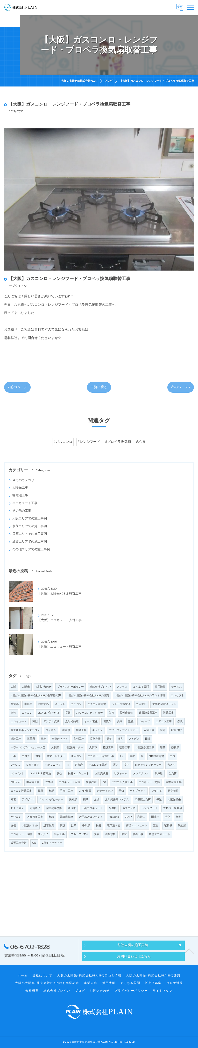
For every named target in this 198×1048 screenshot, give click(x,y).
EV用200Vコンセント (91, 817)
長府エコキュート (78, 773)
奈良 (180, 721)
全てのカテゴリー (24, 480)
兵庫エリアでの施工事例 (29, 534)
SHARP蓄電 (85, 791)
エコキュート (19, 721)
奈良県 (175, 747)
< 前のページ (17, 387)
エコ (172, 756)
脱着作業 (48, 825)
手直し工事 (66, 791)
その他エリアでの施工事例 (31, 549)
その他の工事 (21, 510)
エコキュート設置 (69, 782)
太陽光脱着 (101, 773)
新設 (62, 825)
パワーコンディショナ (89, 713)
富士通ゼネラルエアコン (25, 730)
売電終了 (35, 808)
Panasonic (114, 817)
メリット (60, 704)
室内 (126, 765)
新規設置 (91, 782)
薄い (115, 765)
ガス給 (49, 782)
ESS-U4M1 (16, 782)
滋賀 (109, 739)
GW (34, 843)
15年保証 (141, 704)
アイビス (134, 739)
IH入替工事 (32, 782)
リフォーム (120, 773)
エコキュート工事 (24, 503)
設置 (131, 721)
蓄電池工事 (20, 495)
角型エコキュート (159, 834)
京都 (132, 756)
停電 (13, 799)
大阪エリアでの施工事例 (29, 518)
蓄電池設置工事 (148, 713)
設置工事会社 (19, 843)
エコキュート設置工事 (100, 756)
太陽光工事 (20, 487)
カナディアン (105, 791)
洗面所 (182, 825)
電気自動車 (66, 817)
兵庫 (119, 721)
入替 (111, 713)
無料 (178, 817)
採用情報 (160, 687)
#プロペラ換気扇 (118, 441)
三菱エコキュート (92, 808)
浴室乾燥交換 (54, 808)
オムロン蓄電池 (98, 765)
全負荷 (173, 773)
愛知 (121, 791)
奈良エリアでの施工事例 (29, 526)
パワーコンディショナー (123, 730)
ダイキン (51, 730)
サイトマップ (163, 990)
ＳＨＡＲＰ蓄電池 (40, 773)
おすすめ (43, 704)
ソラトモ (156, 791)
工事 (13, 756)
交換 (96, 799)
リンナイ (43, 834)
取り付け (176, 730)
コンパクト (17, 773)
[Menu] (190, 7)
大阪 (13, 687)
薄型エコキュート (136, 825)
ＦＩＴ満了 (17, 808)
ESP (104, 782)
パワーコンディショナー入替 (28, 747)
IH (68, 765)
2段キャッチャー (52, 843)
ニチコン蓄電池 (96, 704)
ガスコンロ (129, 808)
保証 (159, 799)
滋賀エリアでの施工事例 (29, 541)
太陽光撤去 (174, 799)
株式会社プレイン (100, 687)
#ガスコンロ (62, 441)
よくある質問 (141, 687)
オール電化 (91, 721)
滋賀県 (66, 730)
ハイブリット (138, 791)
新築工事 (81, 730)
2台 (122, 756)
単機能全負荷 (143, 799)
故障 (85, 799)
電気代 (107, 721)
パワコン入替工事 (122, 782)
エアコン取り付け (48, 713)
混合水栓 (110, 834)
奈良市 (72, 808)
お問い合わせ (43, 687)
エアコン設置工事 (21, 791)
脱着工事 (138, 834)
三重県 (31, 739)
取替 (124, 834)
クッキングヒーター (51, 799)
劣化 (167, 817)
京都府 (79, 765)
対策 (38, 756)
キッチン (97, 730)
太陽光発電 (71, 721)
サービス (176, 687)
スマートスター (56, 756)
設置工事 (168, 713)
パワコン (16, 817)
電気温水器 (113, 825)
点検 (13, 713)
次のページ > (180, 387)
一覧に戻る (99, 387)
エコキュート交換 (149, 782)
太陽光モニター (74, 747)
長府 (98, 825)
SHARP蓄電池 (156, 756)
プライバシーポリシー (70, 687)
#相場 (140, 441)
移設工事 (108, 747)
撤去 (120, 739)
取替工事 (124, 747)
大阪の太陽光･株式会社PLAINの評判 (88, 695)
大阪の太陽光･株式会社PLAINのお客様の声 (36, 695)
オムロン (76, 756)
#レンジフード (89, 441)
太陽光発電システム (117, 799)
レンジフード (149, 808)
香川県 (86, 825)
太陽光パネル (30, 825)
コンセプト (177, 695)
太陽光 (26, 687)
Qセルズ (15, 765)
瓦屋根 (113, 808)
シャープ (144, 721)
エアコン (27, 713)
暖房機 (168, 825)
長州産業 (95, 739)
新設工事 (59, 834)
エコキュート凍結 (21, 834)
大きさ (171, 765)
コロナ (26, 756)
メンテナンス (141, 773)
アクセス (122, 687)
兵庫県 (159, 773)
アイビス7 (28, 799)
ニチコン (76, 704)
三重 (155, 825)
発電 (162, 730)
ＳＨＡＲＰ (32, 765)
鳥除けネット (60, 739)
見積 (73, 825)
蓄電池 (15, 704)
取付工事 (79, 739)
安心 (59, 773)
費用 (40, 791)
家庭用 (28, 704)
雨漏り (155, 817)
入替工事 (149, 730)
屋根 (13, 825)
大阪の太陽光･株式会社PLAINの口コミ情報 (140, 695)
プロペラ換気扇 (172, 808)
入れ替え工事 (35, 817)
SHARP (128, 817)
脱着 (96, 834)
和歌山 (141, 817)
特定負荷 (173, 791)
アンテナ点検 (51, 721)
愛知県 (73, 799)
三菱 (43, 739)
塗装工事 (16, 739)
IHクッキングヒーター (148, 765)
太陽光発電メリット (164, 704)
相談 (51, 817)
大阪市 (93, 747)
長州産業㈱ (126, 713)
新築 (162, 747)
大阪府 (55, 747)
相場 (51, 791)
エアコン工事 (164, 721)
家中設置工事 (174, 782)
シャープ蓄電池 (121, 704)
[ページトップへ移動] (189, 951)
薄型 (35, 721)
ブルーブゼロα (79, 834)
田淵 (147, 739)
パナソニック (53, 765)
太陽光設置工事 (145, 747)
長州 (68, 713)
